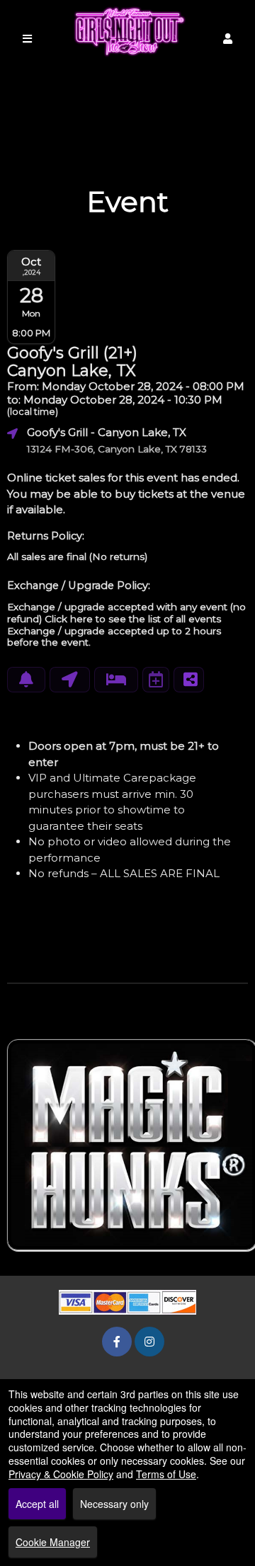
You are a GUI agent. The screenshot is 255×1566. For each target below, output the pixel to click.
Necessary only (114, 1504)
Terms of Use (166, 1474)
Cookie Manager (53, 1542)
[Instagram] (149, 1341)
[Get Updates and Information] (26, 680)
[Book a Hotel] (116, 680)
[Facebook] (117, 1341)
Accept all (37, 1504)
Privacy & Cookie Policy (60, 1474)
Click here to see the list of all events (133, 618)
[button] (228, 38)
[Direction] (70, 680)
